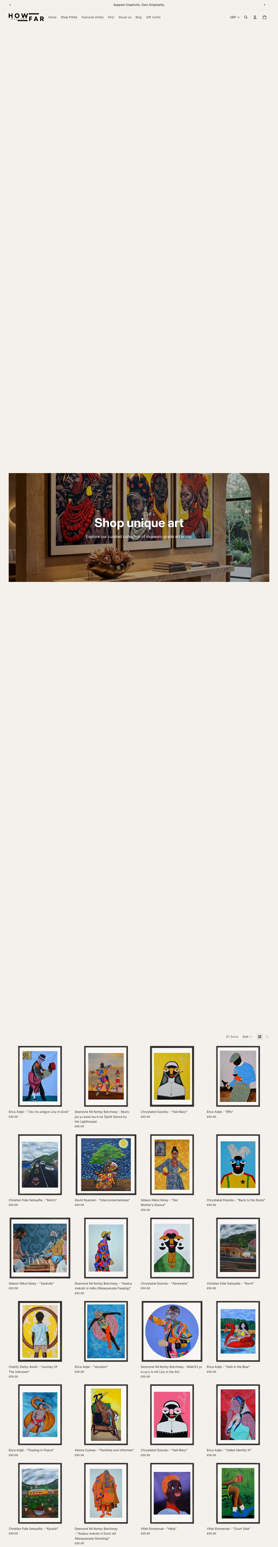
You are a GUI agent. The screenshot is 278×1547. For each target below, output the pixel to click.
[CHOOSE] (64, 1101)
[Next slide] (264, 5)
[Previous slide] (10, 5)
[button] (247, 1036)
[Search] (246, 17)
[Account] (255, 17)
